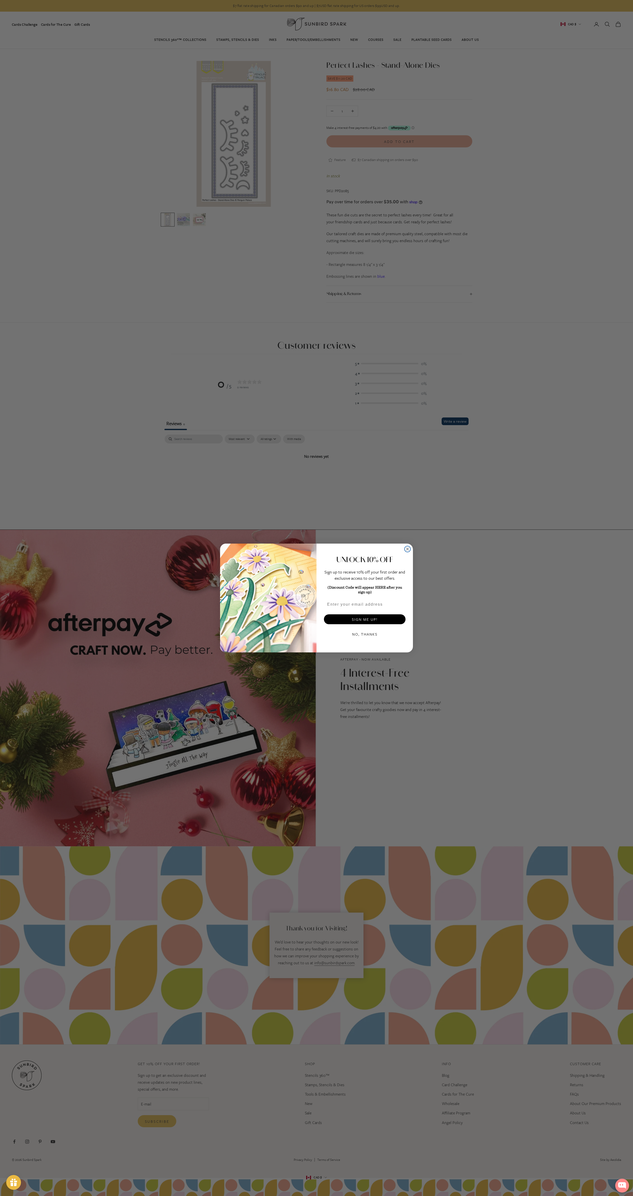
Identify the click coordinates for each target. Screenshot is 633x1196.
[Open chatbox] (622, 1186)
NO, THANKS (365, 634)
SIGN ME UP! (365, 619)
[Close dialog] (407, 549)
